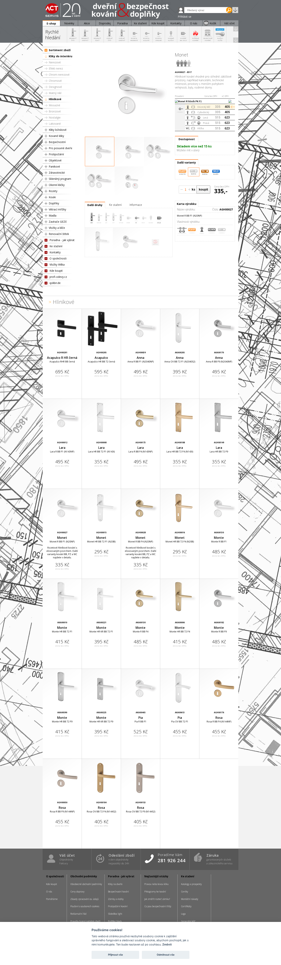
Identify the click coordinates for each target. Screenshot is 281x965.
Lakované (55, 123)
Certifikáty (186, 906)
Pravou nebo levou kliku (156, 884)
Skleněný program (60, 179)
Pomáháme (52, 899)
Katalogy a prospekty (191, 884)
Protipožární (56, 154)
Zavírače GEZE (58, 221)
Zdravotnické (57, 172)
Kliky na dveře (115, 884)
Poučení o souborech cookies (84, 906)
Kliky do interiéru (60, 56)
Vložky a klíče (57, 228)
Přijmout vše (115, 954)
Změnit (167, 944)
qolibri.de (55, 283)
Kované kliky (56, 136)
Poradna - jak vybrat (62, 240)
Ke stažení (56, 246)
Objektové (55, 160)
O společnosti (58, 258)
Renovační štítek (59, 234)
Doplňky (54, 203)
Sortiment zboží (60, 50)
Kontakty (55, 252)
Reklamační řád (78, 913)
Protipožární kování (118, 906)
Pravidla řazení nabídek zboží (85, 921)
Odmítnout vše (166, 954)
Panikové (54, 166)
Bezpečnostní (57, 142)
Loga (183, 913)
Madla (52, 215)
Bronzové (55, 111)
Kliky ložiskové (58, 130)
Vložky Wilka (57, 264)
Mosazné (54, 105)
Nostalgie (55, 117)
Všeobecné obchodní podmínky (86, 884)
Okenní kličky (57, 185)
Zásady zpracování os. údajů (84, 899)
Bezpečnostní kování (118, 891)
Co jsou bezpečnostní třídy (157, 906)
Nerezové (55, 62)
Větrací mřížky (57, 209)
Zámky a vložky (116, 899)
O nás (49, 891)
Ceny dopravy (77, 891)
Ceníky (184, 891)
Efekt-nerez (56, 68)
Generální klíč (188, 921)
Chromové (55, 81)
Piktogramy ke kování (155, 891)
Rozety (53, 191)
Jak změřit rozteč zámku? (157, 899)
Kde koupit (56, 270)
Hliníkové (55, 99)
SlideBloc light (115, 913)
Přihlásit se (184, 16)
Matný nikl (55, 93)
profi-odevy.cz (58, 277)
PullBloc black (115, 921)
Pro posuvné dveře (60, 148)
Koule (52, 197)
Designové (55, 87)
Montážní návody (189, 899)
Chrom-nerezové (59, 74)
